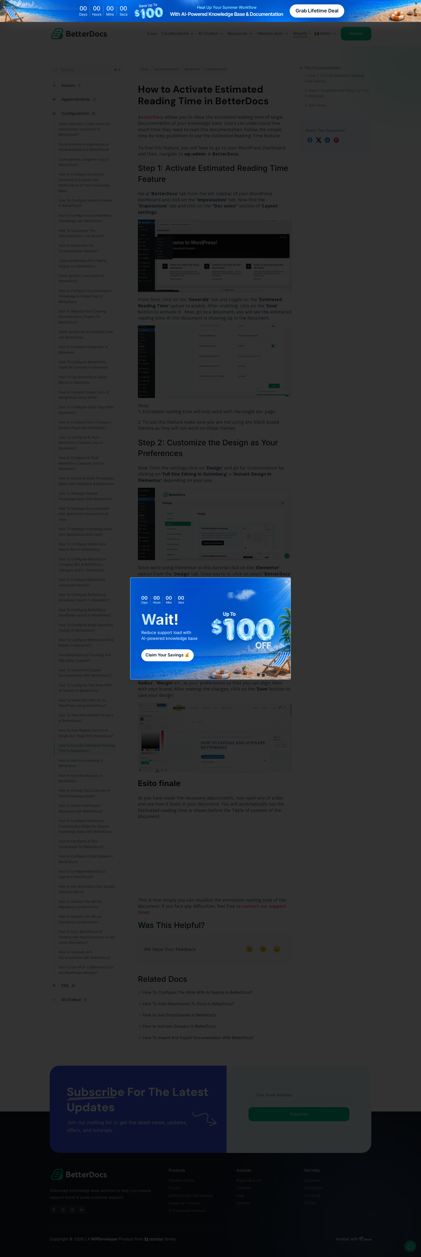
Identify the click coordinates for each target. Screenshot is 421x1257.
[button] (286, 582)
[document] (210, 628)
